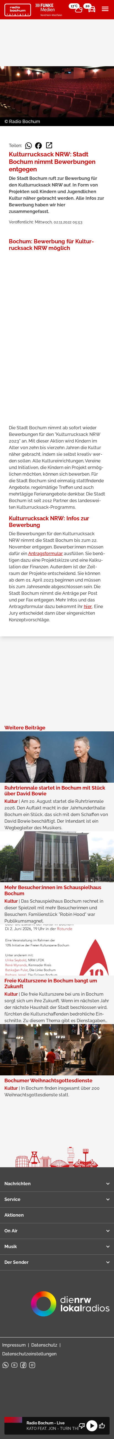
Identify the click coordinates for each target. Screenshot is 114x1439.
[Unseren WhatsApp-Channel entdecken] (5, 1365)
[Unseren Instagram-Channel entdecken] (32, 1365)
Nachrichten (17, 1183)
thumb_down (82, 1425)
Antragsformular (45, 553)
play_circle (92, 1425)
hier (88, 606)
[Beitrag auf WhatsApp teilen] (28, 145)
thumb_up (102, 1425)
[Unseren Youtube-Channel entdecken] (14, 1365)
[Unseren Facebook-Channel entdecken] (23, 1365)
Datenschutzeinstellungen (29, 1354)
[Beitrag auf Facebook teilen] (38, 145)
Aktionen (14, 1215)
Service (12, 1199)
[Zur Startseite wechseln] (17, 10)
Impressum (14, 1345)
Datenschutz (44, 1345)
